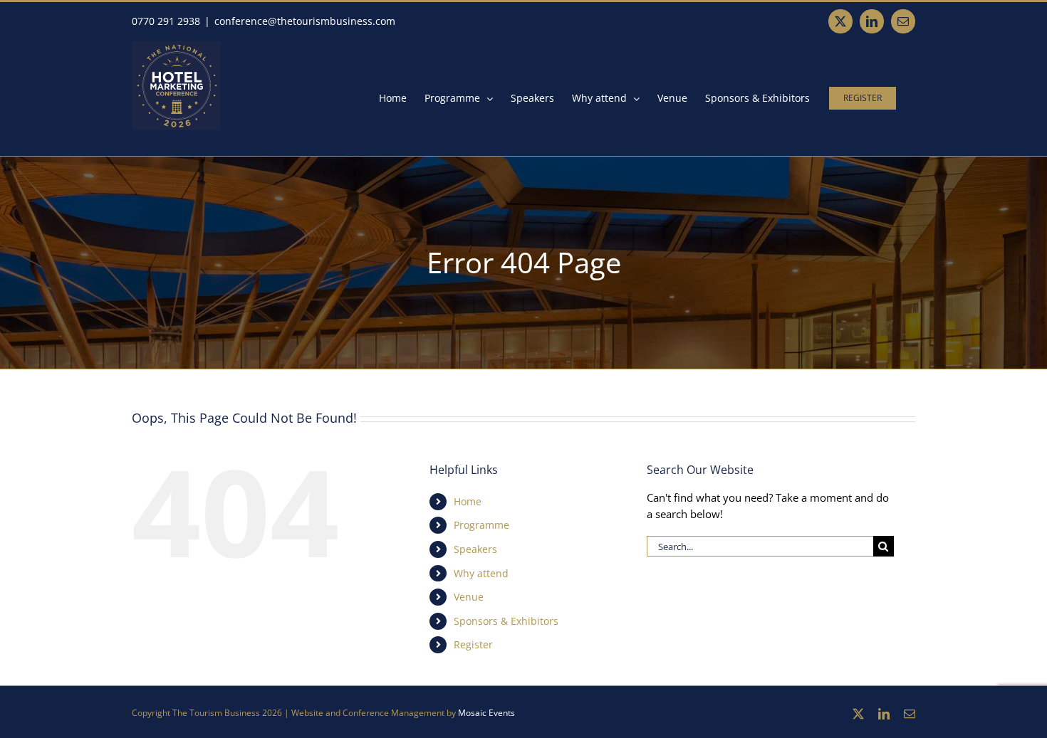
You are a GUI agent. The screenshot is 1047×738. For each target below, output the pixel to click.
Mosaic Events (486, 713)
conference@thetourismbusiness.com (304, 21)
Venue (469, 596)
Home (467, 501)
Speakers (475, 549)
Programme (481, 525)
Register (473, 644)
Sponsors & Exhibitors (506, 621)
